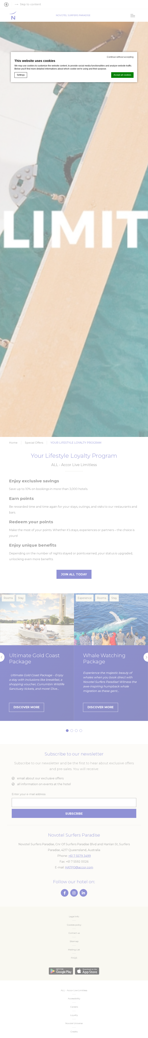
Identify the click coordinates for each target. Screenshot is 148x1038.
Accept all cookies (122, 75)
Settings (21, 75)
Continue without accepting (120, 57)
